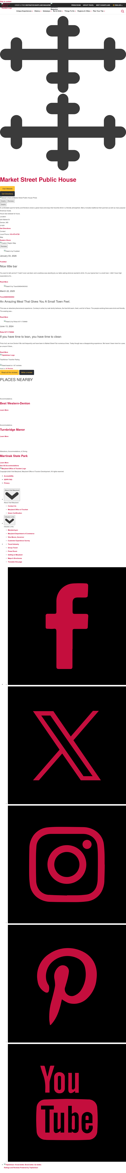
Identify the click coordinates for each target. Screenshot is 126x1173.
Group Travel (13, 548)
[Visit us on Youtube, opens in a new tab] (67, 1161)
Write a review (26, 372)
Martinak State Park (14, 456)
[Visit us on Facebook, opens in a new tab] (67, 684)
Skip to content (5, 1)
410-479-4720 (14, 234)
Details (3, 201)
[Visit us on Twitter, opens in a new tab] (67, 803)
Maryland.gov (13, 530)
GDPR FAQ (8, 479)
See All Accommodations (9, 465)
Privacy (7, 483)
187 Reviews (9, 368)
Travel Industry (13, 544)
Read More (4, 282)
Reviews (11, 201)
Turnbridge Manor (12, 429)
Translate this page (15, 562)
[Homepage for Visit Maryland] (7, 8)
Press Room (12, 551)
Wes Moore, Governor (16, 537)
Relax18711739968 (7, 332)
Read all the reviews (9, 372)
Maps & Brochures (15, 558)
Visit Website (7, 188)
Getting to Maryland (15, 555)
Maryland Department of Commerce (21, 533)
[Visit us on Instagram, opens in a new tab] (67, 923)
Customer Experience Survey (19, 540)
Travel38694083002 (7, 297)
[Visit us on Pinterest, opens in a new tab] (67, 1042)
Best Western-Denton (15, 403)
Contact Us (12, 506)
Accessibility (8, 476)
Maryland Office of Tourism (18, 509)
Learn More (4, 410)
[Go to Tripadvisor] (7, 355)
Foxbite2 (3, 262)
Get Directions (7, 193)
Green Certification (15, 513)
